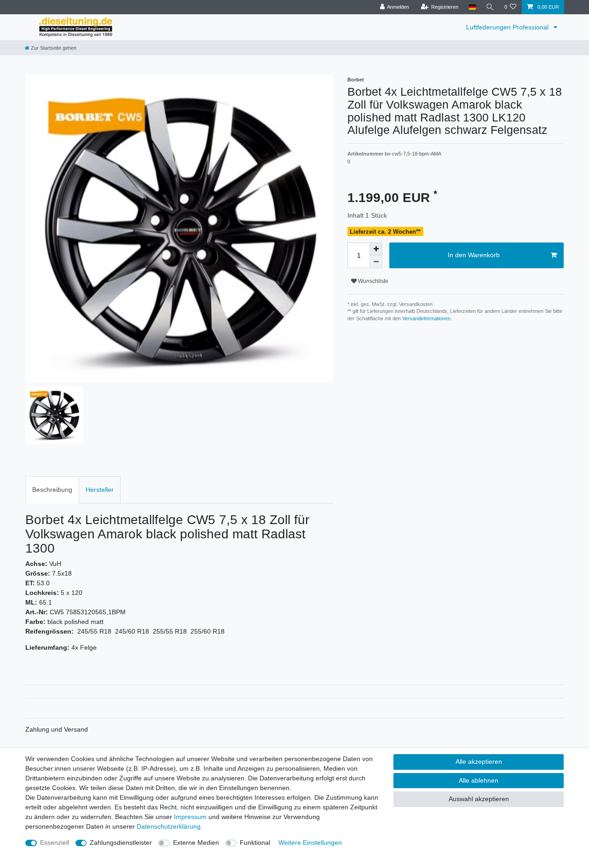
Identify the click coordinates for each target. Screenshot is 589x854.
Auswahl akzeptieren (479, 798)
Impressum (190, 816)
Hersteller (100, 489)
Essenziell (54, 842)
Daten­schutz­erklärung (169, 826)
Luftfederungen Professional (508, 27)
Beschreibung (52, 489)
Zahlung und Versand (56, 729)
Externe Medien (196, 842)
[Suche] (490, 7)
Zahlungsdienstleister (121, 842)
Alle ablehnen (478, 780)
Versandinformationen (426, 318)
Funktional (255, 842)
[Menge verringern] (376, 261)
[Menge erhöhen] (376, 248)
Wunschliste (372, 281)
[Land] (471, 7)
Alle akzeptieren (479, 761)
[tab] (52, 489)
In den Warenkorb (474, 255)
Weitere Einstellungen (310, 842)
